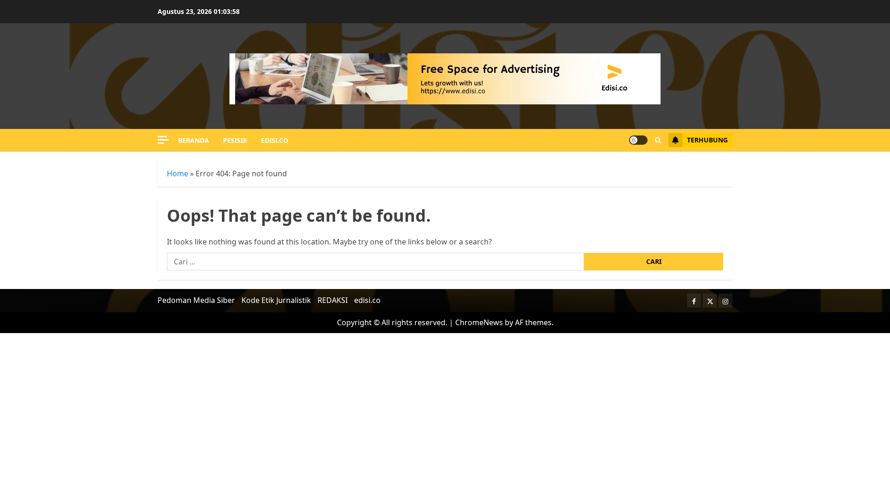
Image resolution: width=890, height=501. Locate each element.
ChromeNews (479, 322)
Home (177, 173)
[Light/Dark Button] (638, 140)
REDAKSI (333, 300)
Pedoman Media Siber (196, 300)
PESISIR (235, 140)
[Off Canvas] (163, 140)
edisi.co (274, 140)
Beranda (193, 140)
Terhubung (707, 139)
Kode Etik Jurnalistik (276, 300)
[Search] (658, 140)
